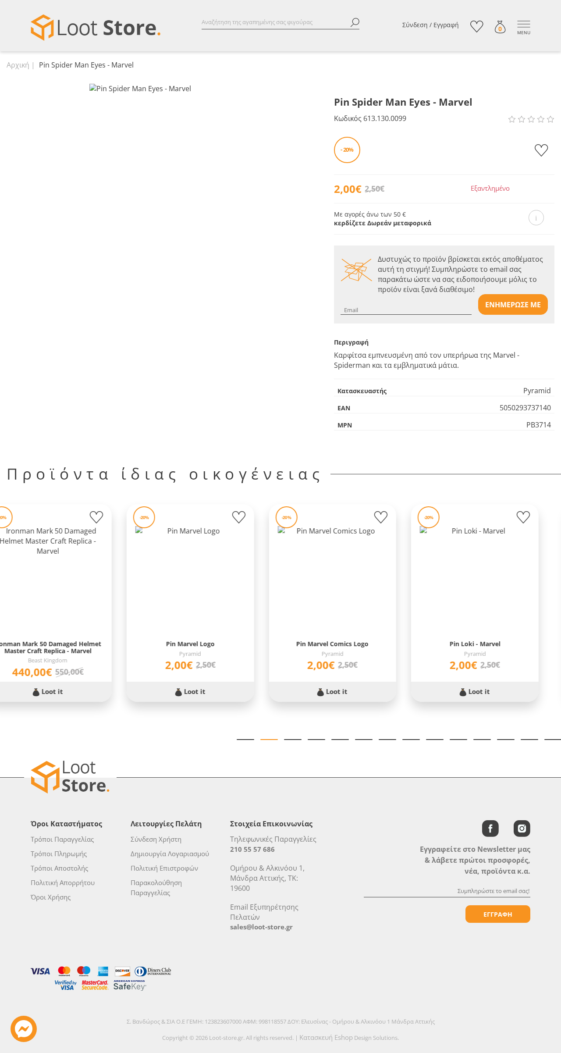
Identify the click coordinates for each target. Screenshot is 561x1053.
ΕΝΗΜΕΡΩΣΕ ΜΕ (513, 304)
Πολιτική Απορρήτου (63, 882)
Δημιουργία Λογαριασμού (170, 853)
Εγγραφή (446, 25)
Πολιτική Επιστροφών (164, 868)
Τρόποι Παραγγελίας (62, 839)
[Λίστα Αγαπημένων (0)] (476, 26)
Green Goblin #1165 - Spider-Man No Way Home (497, 647)
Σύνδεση (415, 25)
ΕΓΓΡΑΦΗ (497, 914)
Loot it (73, 691)
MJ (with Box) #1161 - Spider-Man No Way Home (355, 647)
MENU (523, 32)
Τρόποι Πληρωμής (59, 853)
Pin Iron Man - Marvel (70, 643)
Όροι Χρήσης (51, 897)
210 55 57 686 (252, 849)
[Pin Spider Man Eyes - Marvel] (140, 88)
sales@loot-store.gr (261, 926)
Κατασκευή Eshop (326, 1037)
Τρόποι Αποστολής (59, 868)
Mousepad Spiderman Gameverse (212, 643)
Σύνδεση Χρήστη (156, 839)
